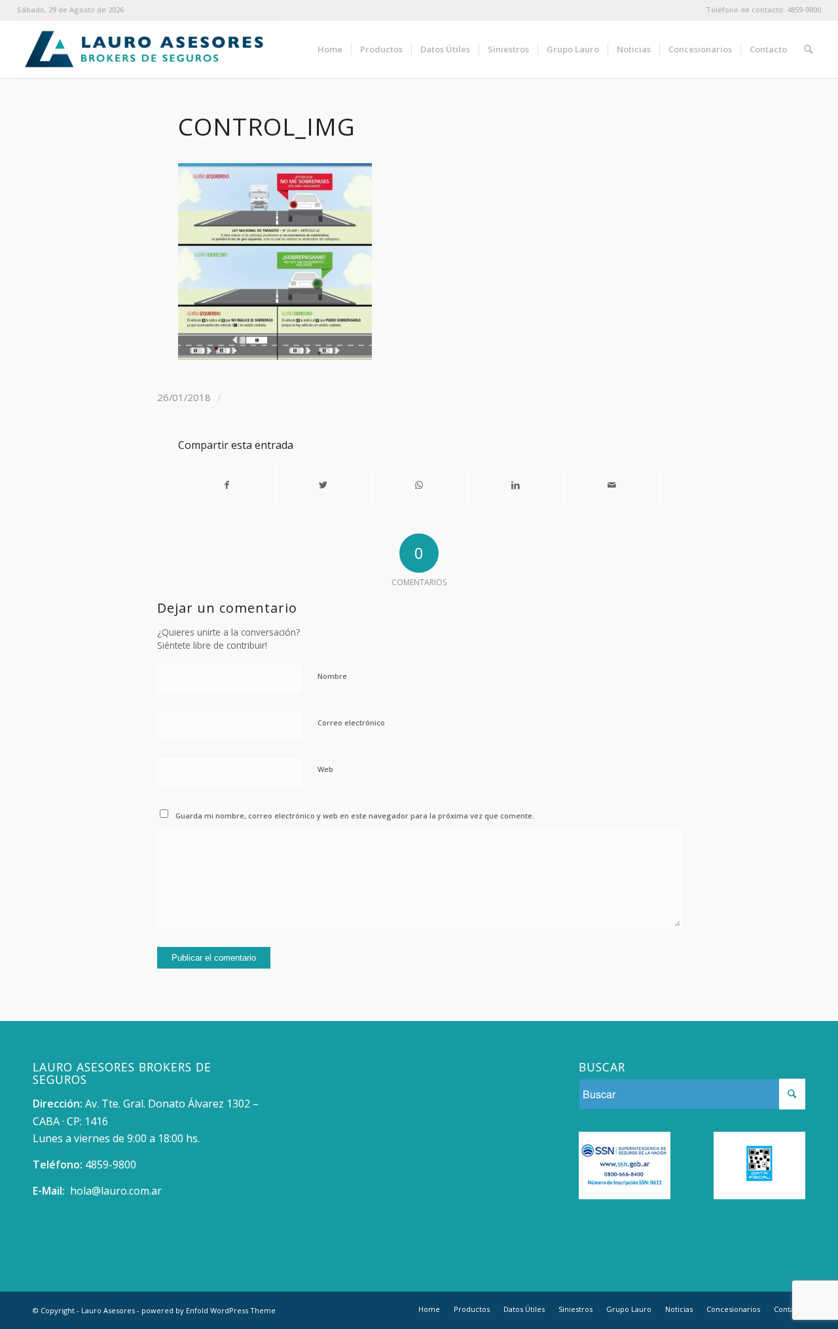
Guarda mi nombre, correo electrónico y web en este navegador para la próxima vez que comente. (354, 815)
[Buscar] (808, 49)
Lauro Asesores (108, 1310)
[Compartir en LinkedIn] (515, 485)
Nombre (332, 676)
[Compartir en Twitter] (323, 485)
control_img (266, 126)
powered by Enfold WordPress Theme (208, 1310)
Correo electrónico (351, 722)
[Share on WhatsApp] (419, 485)
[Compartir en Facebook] (227, 485)
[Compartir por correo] (611, 485)
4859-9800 (804, 9)
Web (325, 769)
